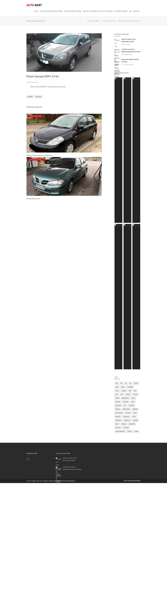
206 (116, 383)
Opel (135, 413)
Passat (117, 416)
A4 (130, 383)
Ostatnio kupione (35, 116)
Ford (117, 398)
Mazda (117, 409)
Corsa (124, 391)
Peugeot (126, 416)
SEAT (117, 424)
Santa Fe (127, 420)
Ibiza (132, 402)
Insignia (118, 405)
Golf (133, 398)
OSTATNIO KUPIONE (109, 21)
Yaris (136, 431)
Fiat (122, 394)
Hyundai (125, 402)
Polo (134, 416)
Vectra (126, 427)
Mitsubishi (119, 413)
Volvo (129, 431)
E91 (116, 394)
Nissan (30, 96)
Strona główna (93, 21)
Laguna (131, 405)
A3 (126, 383)
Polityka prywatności (132, 481)
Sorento (132, 424)
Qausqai (38, 96)
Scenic (135, 420)
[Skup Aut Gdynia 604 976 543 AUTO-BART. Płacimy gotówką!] (34, 5)
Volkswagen (119, 431)
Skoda (124, 424)
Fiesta (128, 394)
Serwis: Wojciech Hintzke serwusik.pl (62, 481)
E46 (130, 391)
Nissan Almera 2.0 (33, 198)
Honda (117, 402)
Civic (117, 391)
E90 (135, 391)
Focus (135, 394)
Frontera (125, 398)
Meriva (135, 409)
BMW (122, 387)
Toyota (118, 427)
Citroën (130, 387)
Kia (125, 405)
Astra (136, 383)
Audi (116, 387)
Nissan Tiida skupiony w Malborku (39, 155)
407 (121, 383)
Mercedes (126, 409)
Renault (118, 420)
